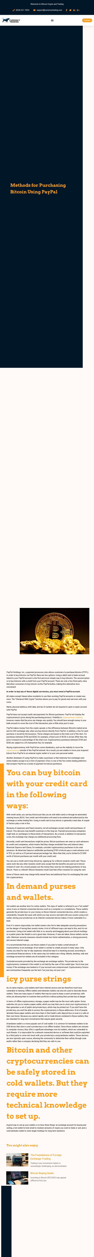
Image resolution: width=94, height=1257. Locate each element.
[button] (52, 20)
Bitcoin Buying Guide (42, 1173)
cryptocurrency (12, 750)
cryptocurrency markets (72, 717)
